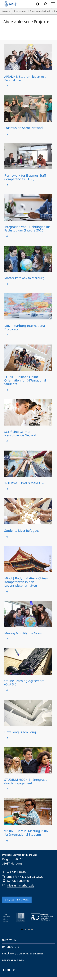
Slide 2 (25, 929)
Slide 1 (22, 929)
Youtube (8, 971)
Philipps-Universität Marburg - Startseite (11, 4)
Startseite (5, 11)
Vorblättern (50, 922)
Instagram (14, 971)
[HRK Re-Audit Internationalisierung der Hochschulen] (22, 917)
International (20, 11)
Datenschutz (10, 946)
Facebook (4, 971)
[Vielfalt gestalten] (8, 917)
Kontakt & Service (17, 899)
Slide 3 (29, 929)
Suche (45, 4)
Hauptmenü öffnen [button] (53, 4)
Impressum (9, 940)
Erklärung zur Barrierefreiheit (23, 953)
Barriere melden (13, 960)
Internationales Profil (40, 11)
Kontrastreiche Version (37, 4)
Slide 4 (32, 929)
